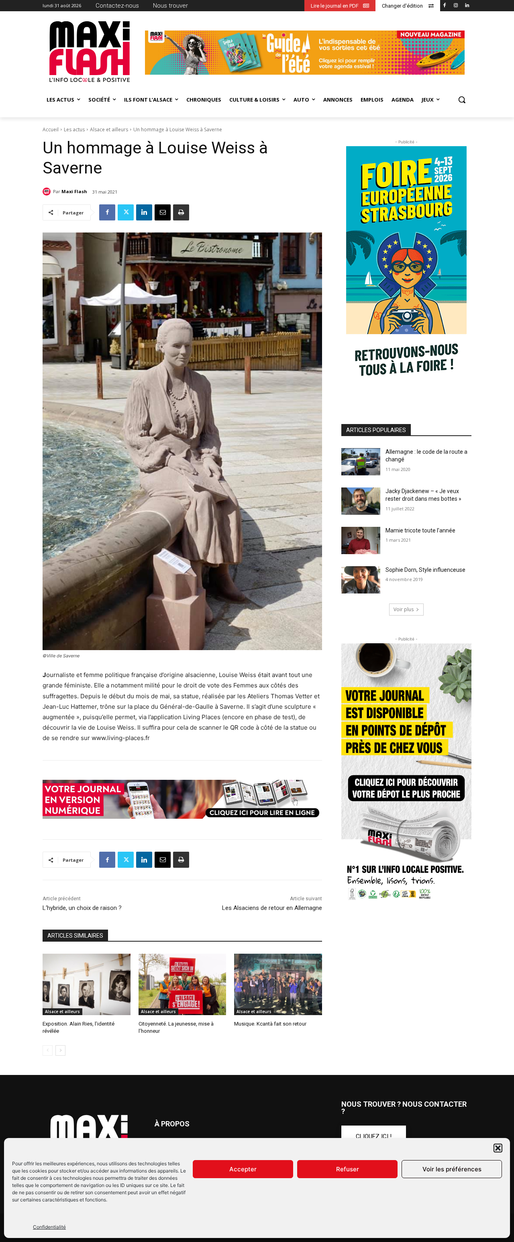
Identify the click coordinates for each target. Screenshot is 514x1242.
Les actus (74, 129)
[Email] (163, 212)
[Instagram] (455, 5)
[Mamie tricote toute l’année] (360, 540)
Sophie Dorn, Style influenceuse (425, 570)
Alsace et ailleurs (109, 129)
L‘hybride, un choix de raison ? (82, 908)
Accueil (51, 129)
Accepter (243, 1169)
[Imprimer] (181, 212)
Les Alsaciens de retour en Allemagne (272, 908)
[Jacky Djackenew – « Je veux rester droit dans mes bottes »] (360, 501)
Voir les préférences (451, 1169)
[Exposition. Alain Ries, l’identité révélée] (87, 984)
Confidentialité (49, 1227)
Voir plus (404, 609)
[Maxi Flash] (48, 192)
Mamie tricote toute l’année (420, 530)
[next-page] (60, 1050)
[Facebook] (444, 5)
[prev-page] (48, 1050)
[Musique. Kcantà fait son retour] (278, 984)
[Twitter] (126, 212)
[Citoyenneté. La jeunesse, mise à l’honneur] (182, 984)
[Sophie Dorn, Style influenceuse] (360, 579)
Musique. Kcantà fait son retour (270, 1024)
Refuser (347, 1169)
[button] (498, 1148)
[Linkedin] (466, 5)
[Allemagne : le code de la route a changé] (360, 461)
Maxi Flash (74, 191)
